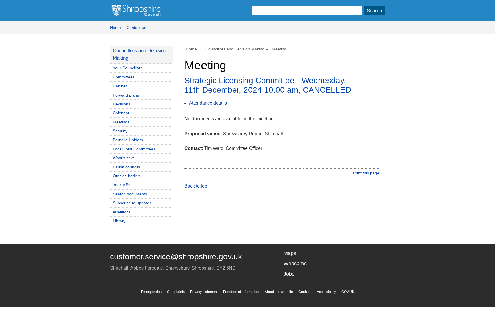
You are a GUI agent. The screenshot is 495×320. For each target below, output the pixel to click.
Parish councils (126, 167)
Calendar (121, 113)
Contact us (136, 27)
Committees (124, 77)
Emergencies (151, 292)
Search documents (130, 194)
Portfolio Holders (128, 140)
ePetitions (122, 212)
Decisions (121, 104)
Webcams (295, 263)
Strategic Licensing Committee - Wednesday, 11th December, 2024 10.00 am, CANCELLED (267, 85)
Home (115, 27)
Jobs (289, 274)
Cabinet (120, 86)
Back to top (195, 186)
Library (119, 221)
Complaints (176, 292)
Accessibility (326, 292)
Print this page (366, 173)
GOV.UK (347, 292)
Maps (290, 253)
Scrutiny (120, 131)
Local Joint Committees (134, 149)
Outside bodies (126, 176)
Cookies (304, 292)
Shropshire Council (136, 10)
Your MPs (121, 184)
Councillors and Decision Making (234, 49)
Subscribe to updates (132, 203)
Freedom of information (241, 292)
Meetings (121, 122)
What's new (123, 158)
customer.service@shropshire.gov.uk (176, 256)
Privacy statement (204, 292)
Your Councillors (127, 68)
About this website (279, 292)
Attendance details (208, 103)
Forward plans (126, 95)
